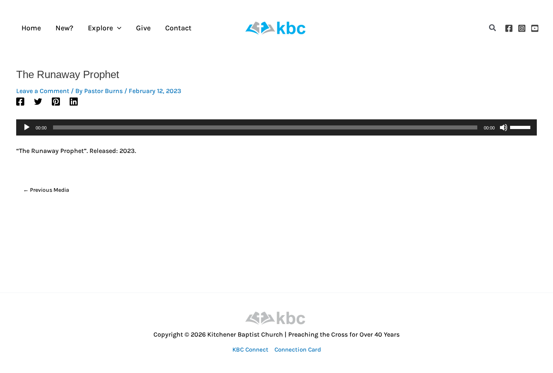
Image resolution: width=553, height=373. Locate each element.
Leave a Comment (42, 91)
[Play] (27, 127)
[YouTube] (535, 28)
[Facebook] (509, 28)
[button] (493, 28)
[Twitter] (38, 101)
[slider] (521, 126)
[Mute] (504, 127)
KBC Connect (250, 349)
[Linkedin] (74, 101)
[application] (117, 28)
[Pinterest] (56, 101)
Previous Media (46, 189)
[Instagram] (522, 28)
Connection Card (297, 349)
